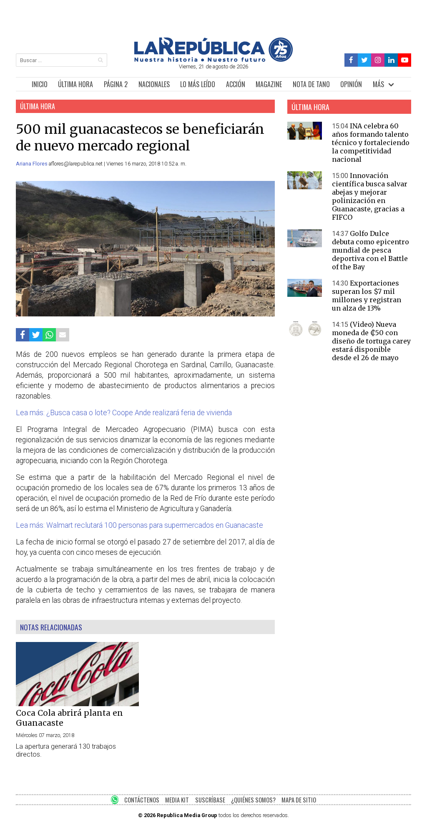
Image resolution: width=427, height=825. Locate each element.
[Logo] (213, 59)
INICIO (40, 84)
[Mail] (62, 335)
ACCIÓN (235, 84)
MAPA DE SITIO (298, 799)
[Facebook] (351, 60)
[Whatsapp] (49, 335)
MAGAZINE (269, 84)
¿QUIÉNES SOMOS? (253, 799)
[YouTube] (404, 60)
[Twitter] (364, 60)
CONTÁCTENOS (141, 799)
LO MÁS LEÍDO (197, 84)
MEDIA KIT (177, 799)
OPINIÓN (351, 84)
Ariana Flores (32, 163)
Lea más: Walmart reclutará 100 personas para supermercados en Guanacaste (139, 525)
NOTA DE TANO (311, 84)
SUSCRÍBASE (210, 799)
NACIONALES (154, 84)
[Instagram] (378, 60)
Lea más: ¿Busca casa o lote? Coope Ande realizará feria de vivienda (124, 413)
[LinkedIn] (391, 60)
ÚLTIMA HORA (75, 84)
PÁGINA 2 (116, 84)
